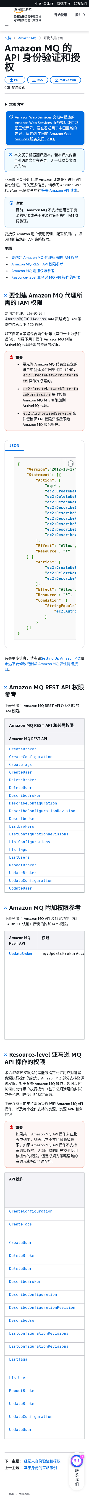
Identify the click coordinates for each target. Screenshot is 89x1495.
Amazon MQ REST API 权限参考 (37, 264)
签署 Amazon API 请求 (59, 190)
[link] (53, 38)
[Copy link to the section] (5, 295)
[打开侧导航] (7, 26)
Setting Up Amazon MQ (60, 658)
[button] (14, 104)
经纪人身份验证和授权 (42, 1461)
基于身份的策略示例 (40, 1467)
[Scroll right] (84, 14)
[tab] (14, 446)
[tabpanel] (44, 549)
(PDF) (49, 139)
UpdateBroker (20, 953)
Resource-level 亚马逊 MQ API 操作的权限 (45, 277)
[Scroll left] (51, 14)
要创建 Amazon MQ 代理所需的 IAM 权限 (44, 257)
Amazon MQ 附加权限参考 (33, 270)
